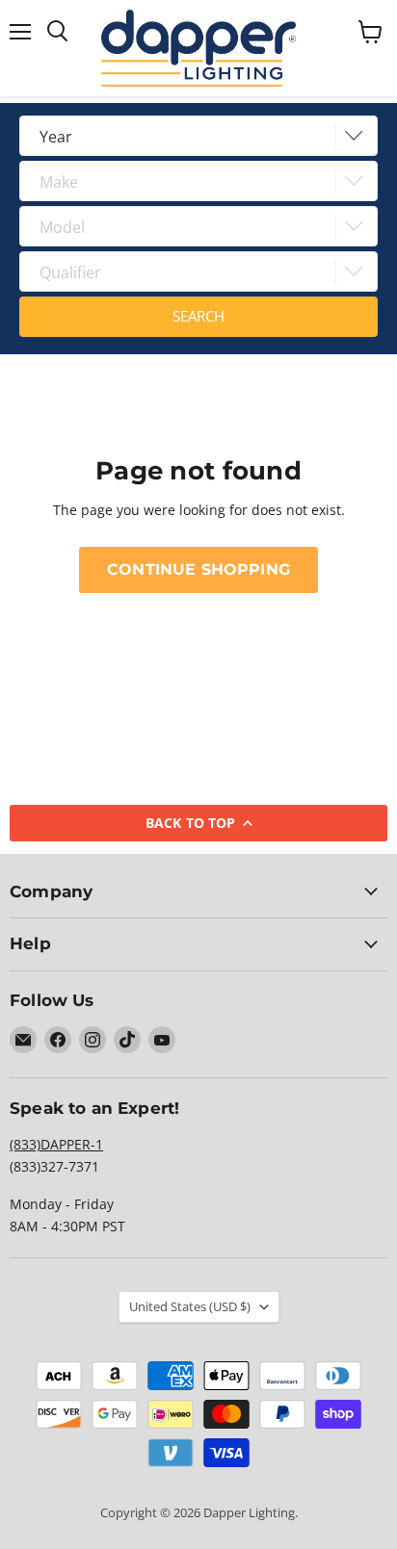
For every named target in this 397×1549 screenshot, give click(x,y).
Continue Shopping (198, 569)
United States (190, 1306)
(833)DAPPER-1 (56, 1144)
